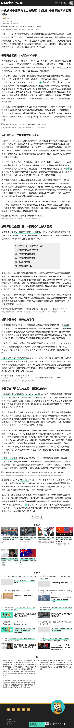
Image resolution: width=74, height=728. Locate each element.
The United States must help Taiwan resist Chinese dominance (18, 623)
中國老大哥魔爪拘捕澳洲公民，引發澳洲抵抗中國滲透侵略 (28, 560)
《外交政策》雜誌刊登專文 (13, 75)
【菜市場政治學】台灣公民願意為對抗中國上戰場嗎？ (9, 538)
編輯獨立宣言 (10, 722)
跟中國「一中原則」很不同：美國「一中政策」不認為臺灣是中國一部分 (64, 539)
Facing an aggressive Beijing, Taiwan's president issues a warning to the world (54, 639)
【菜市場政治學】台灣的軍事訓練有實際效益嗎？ (28, 538)
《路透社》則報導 (9, 343)
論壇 (65, 3)
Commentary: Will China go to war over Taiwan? (61, 584)
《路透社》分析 (8, 140)
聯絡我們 (9, 724)
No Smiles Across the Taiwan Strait (24, 576)
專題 (60, 3)
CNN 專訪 (24, 480)
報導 (56, 3)
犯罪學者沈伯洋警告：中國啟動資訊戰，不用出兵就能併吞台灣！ (9, 560)
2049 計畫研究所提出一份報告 (27, 232)
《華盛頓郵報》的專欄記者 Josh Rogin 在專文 (21, 394)
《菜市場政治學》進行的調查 (14, 358)
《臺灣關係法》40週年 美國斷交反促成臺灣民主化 (46, 538)
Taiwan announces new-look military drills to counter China (61, 599)
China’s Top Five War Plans (26, 591)
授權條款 (9, 720)
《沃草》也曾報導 (9, 458)
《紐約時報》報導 (39, 430)
